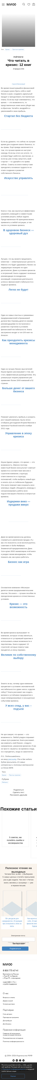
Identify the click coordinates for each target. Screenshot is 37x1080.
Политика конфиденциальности (13, 1041)
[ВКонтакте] (17, 1060)
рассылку (12, 759)
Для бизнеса (7, 1024)
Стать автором (7, 1014)
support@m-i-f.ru (9, 982)
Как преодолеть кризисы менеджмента (18, 342)
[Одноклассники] (20, 1060)
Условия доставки (9, 1004)
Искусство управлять (18, 178)
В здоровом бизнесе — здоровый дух (18, 232)
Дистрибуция (7, 1020)
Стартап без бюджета (18, 115)
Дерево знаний (8, 1001)
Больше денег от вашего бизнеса (18, 390)
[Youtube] (13, 1060)
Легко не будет (18, 289)
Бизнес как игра (18, 561)
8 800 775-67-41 (10, 970)
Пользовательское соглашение (13, 1038)
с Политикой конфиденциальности (13, 1069)
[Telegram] (23, 1060)
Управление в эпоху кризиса (18, 435)
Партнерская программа (11, 1017)
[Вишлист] (29, 5)
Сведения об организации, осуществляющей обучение (12, 1034)
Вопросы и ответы (9, 997)
